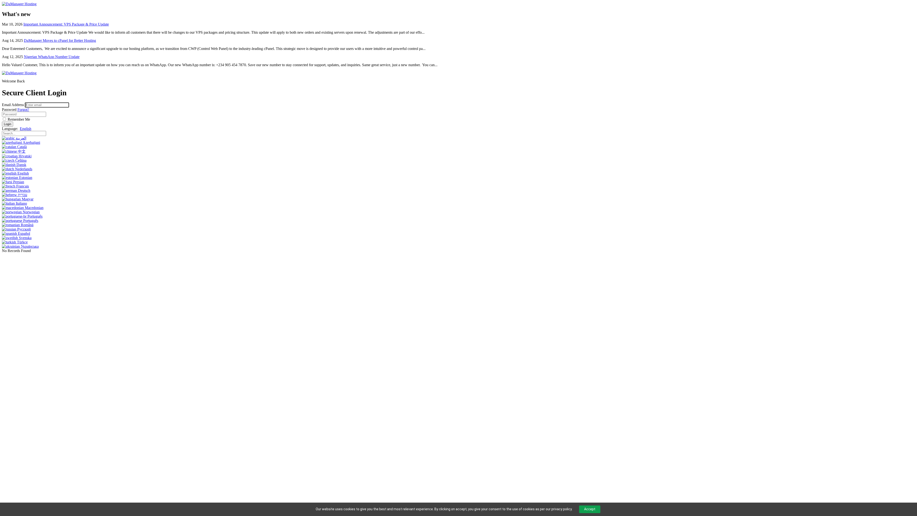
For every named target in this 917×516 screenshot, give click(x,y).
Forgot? (23, 110)
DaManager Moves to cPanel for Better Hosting (60, 40)
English (25, 129)
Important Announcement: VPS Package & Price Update (66, 24)
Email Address (13, 105)
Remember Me (18, 119)
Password (9, 110)
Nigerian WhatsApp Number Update (52, 57)
